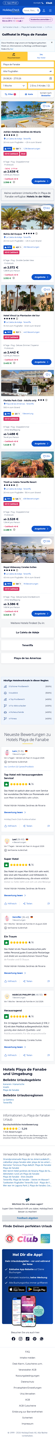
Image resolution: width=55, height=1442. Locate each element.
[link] (44, 10)
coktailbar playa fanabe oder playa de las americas (27, 1162)
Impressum (27, 1423)
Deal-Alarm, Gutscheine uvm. (27, 1363)
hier (11, 49)
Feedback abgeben (27, 1218)
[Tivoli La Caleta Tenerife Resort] (27, 465)
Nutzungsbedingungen (27, 1375)
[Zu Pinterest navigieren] (34, 1338)
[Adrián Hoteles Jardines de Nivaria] (27, 114)
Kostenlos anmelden (40, 19)
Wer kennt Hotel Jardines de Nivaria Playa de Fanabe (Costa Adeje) (27, 1170)
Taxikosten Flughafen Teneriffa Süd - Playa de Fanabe (27, 1182)
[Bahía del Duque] (27, 216)
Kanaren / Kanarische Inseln (13, 1085)
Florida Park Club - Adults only (20, 400)
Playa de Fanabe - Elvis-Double (18, 1176)
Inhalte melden (27, 1357)
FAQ (27, 1351)
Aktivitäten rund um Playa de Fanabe (21, 1173)
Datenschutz (27, 1381)
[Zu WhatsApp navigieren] (41, 1338)
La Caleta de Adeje (27, 632)
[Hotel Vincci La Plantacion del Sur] (27, 298)
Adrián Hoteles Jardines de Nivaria (22, 132)
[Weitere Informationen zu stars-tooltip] (16, 135)
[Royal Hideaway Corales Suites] (27, 550)
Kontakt (37, 3)
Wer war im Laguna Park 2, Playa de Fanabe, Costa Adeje (27, 1185)
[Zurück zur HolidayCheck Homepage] (11, 10)
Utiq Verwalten (27, 1393)
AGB (27, 1399)
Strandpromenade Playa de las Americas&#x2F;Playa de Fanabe (27, 1159)
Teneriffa (27, 645)
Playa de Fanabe (11, 1090)
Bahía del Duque (13, 234)
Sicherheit (27, 1417)
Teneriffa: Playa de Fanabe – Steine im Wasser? (26, 1179)
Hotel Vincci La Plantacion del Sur (22, 315)
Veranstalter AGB (27, 1369)
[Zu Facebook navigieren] (13, 1338)
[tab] (14, 56)
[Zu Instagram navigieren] (20, 1338)
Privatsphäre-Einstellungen (28, 1387)
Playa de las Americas (27, 658)
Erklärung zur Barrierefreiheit (27, 1411)
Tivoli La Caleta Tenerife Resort (20, 482)
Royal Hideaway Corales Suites (20, 567)
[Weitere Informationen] (14, 182)
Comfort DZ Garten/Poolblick (21, 767)
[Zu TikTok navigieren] (27, 1338)
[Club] (19, 21)
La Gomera (8, 1099)
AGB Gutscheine (27, 1405)
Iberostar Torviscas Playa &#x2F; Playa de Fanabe (27, 1165)
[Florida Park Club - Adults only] (27, 383)
